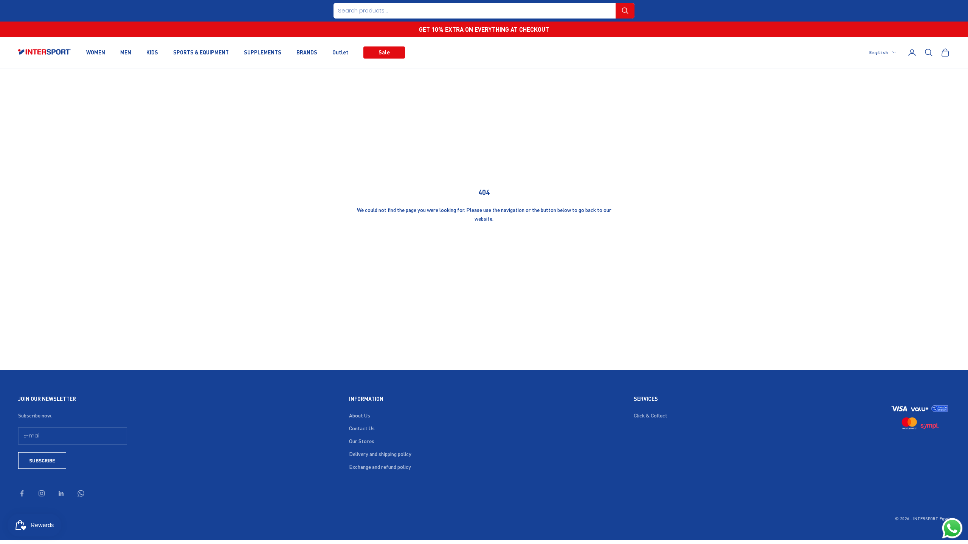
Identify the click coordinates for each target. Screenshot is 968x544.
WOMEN (95, 52)
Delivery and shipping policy (380, 453)
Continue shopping (484, 243)
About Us (359, 415)
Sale (384, 52)
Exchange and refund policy (380, 466)
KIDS (152, 52)
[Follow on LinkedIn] (61, 493)
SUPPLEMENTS (262, 52)
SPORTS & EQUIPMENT (201, 52)
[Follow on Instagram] (41, 493)
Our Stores (361, 440)
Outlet (340, 52)
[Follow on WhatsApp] (81, 493)
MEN (125, 52)
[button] (625, 11)
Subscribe (42, 460)
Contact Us (362, 428)
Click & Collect (650, 415)
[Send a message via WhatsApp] (952, 528)
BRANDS (306, 52)
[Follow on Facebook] (22, 493)
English (879, 52)
